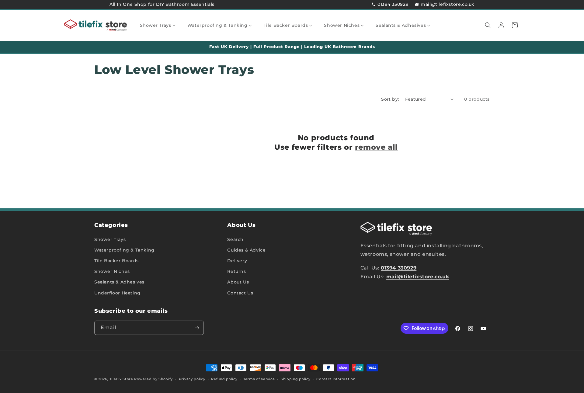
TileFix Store (121, 379)
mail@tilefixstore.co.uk (447, 4)
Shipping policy (296, 379)
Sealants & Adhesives (119, 282)
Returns (236, 271)
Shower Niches (112, 271)
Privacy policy (192, 379)
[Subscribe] (196, 328)
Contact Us (240, 293)
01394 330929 (392, 4)
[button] (160, 25)
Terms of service (259, 379)
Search (235, 239)
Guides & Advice (246, 250)
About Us (238, 282)
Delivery (237, 260)
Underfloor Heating (117, 293)
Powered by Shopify (153, 379)
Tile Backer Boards (116, 260)
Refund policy (224, 379)
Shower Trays (110, 239)
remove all (376, 147)
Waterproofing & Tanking (124, 250)
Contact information (335, 379)
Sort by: (390, 99)
